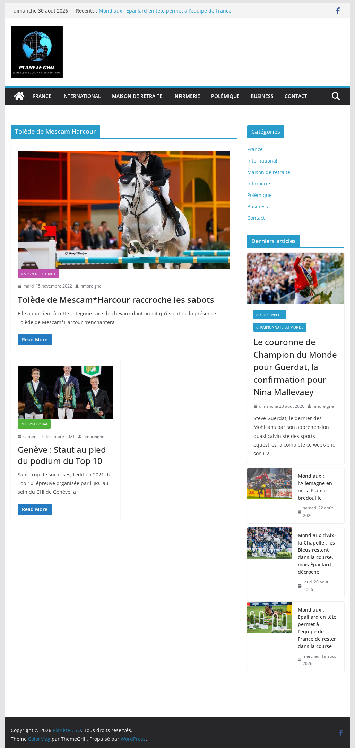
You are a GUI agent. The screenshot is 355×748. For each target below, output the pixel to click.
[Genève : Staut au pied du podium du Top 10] (65, 392)
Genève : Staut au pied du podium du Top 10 (62, 455)
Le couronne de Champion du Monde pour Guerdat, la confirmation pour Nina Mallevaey (295, 367)
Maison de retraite (137, 96)
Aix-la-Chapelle (270, 314)
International (81, 96)
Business (262, 96)
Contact (296, 96)
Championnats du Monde (279, 327)
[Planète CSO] (19, 96)
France (42, 96)
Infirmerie (186, 96)
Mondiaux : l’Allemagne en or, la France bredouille (315, 487)
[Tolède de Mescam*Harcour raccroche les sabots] (124, 210)
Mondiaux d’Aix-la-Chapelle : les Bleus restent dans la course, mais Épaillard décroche (317, 553)
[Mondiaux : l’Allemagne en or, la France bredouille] (269, 495)
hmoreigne (91, 286)
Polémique (225, 96)
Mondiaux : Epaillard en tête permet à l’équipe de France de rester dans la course (317, 627)
